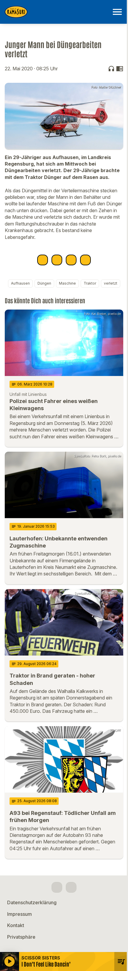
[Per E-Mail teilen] (85, 260)
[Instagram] (71, 887)
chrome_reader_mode (119, 68)
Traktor (90, 283)
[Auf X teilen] (57, 260)
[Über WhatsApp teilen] (71, 260)
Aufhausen (20, 283)
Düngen (44, 283)
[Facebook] (57, 887)
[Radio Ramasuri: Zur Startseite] (57, 12)
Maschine (67, 283)
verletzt (110, 283)
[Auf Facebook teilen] (42, 260)
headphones (111, 68)
